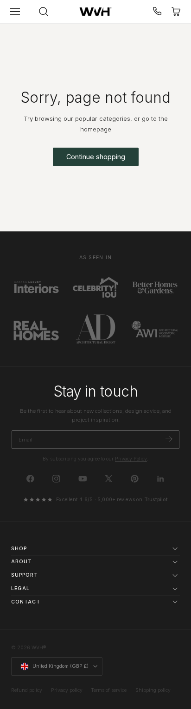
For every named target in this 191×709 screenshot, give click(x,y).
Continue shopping (95, 157)
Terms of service (109, 690)
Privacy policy (67, 690)
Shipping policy (153, 690)
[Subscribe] (169, 439)
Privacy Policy (131, 459)
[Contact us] (157, 11)
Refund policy (26, 690)
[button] (15, 11)
